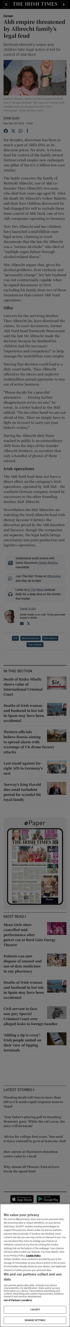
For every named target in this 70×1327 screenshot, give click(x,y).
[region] (35, 1265)
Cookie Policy (33, 1255)
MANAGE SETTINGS (35, 1320)
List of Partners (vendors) (18, 1300)
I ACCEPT (35, 1309)
